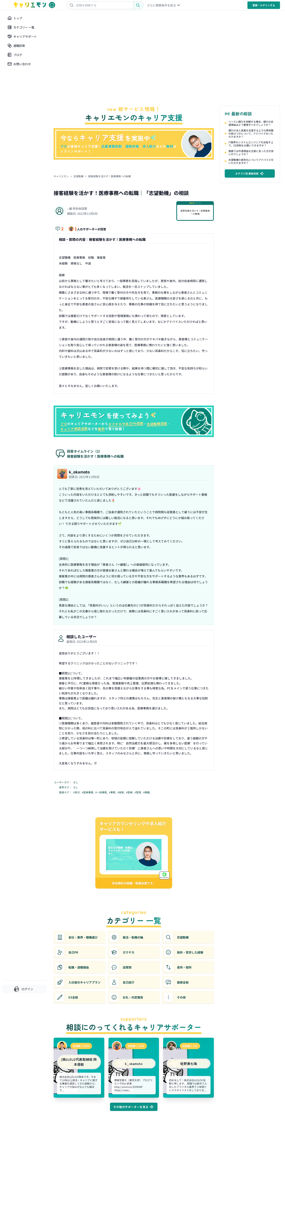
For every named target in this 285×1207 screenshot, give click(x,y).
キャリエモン (61, 176)
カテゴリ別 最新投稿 (247, 173)
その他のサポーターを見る (130, 1107)
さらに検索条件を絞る (161, 5)
